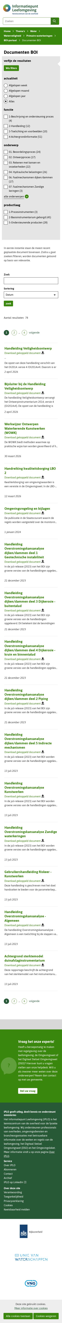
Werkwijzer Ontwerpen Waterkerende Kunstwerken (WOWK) (24, 428)
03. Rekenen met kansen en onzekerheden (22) (24, 164)
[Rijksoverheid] (31, 1231)
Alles (11, 101)
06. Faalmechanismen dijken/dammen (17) (31, 179)
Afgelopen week (18, 85)
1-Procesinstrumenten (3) (23, 211)
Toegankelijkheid (13, 1196)
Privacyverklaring (14, 1201)
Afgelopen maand (19, 90)
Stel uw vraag (27, 1090)
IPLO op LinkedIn (15, 1182)
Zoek (7, 274)
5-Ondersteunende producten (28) (28, 222)
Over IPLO (9, 1165)
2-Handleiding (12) (19, 126)
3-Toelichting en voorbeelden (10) (28, 131)
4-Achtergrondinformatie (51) (25, 136)
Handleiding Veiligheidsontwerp (28, 348)
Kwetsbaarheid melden (17, 1209)
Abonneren (10, 1169)
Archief (8, 1178)
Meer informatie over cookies (31, 1308)
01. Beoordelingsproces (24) (25, 151)
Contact (8, 1173)
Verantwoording (13, 1192)
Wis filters (11, 68)
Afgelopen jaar (17, 96)
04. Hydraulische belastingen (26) (28, 172)
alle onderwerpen (14, 196)
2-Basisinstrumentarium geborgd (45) (30, 217)
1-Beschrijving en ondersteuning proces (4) (31, 118)
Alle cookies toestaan (18, 1316)
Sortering (9, 288)
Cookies (8, 1205)
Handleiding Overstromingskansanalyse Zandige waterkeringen (30, 832)
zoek (8, 303)
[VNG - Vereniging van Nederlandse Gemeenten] (31, 1283)
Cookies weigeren (46, 1316)
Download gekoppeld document (22, 353)
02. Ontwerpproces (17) (22, 157)
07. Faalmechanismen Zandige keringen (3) (26, 188)
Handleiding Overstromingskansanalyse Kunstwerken (24, 787)
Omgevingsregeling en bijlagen (27, 508)
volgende (34, 332)
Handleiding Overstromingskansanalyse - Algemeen (25, 916)
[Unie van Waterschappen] (31, 1257)
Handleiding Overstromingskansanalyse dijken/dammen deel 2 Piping (26, 694)
